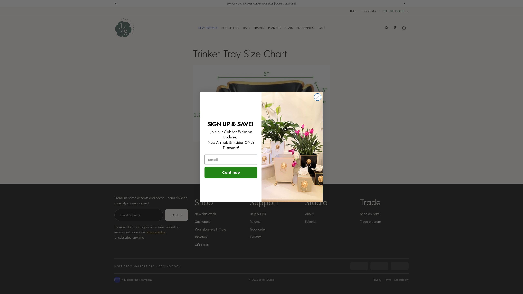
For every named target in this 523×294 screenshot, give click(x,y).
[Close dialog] (317, 97)
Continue (231, 172)
